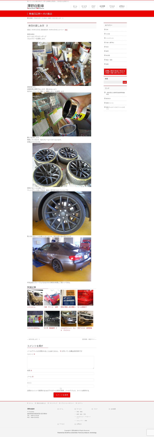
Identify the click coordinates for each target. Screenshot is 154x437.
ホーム (31, 403)
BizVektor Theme (77, 432)
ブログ (95, 409)
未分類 (108, 55)
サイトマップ (53, 403)
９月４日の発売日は (33, 328)
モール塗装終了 (82, 307)
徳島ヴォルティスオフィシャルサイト (115, 108)
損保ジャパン (110, 103)
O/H (107, 29)
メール (30, 376)
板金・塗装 (109, 60)
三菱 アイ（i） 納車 (51, 307)
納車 (107, 64)
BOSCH (108, 98)
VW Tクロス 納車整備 (85, 328)
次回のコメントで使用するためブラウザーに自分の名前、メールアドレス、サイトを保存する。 (58, 390)
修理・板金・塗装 (81, 414)
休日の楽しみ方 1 (33, 339)
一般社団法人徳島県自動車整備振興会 (115, 93)
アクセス (62, 424)
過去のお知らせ (41, 403)
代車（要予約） (110, 42)
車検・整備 (79, 411)
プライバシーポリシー (67, 403)
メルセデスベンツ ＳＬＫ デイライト (68, 329)
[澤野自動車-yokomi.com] (35, 7)
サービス (79, 409)
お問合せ (79, 424)
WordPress (68, 432)
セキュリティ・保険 (82, 420)
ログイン (80, 403)
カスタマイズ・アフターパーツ (83, 417)
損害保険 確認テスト (89, 339)
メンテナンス (110, 38)
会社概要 (113, 409)
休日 (66, 29)
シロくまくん (31, 307)
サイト (29, 383)
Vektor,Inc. (87, 432)
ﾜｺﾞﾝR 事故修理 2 (50, 328)
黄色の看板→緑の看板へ (68, 307)
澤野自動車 (74, 430)
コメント (31, 354)
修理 (107, 51)
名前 (29, 370)
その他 (108, 34)
